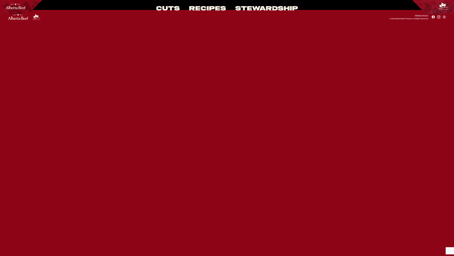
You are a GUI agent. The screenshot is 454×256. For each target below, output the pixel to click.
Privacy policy (421, 15)
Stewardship (266, 8)
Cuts (168, 8)
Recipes (207, 8)
